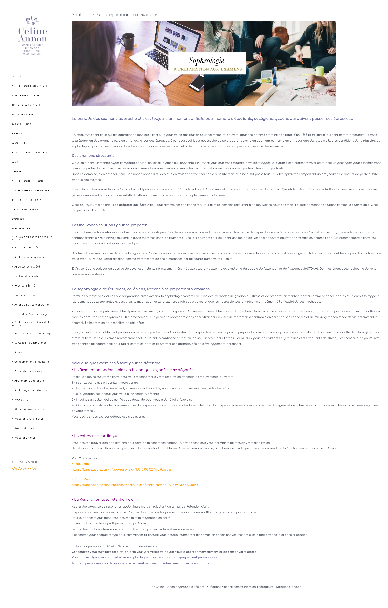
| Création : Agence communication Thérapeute (239, 586)
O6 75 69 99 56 (24, 469)
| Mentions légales (287, 586)
